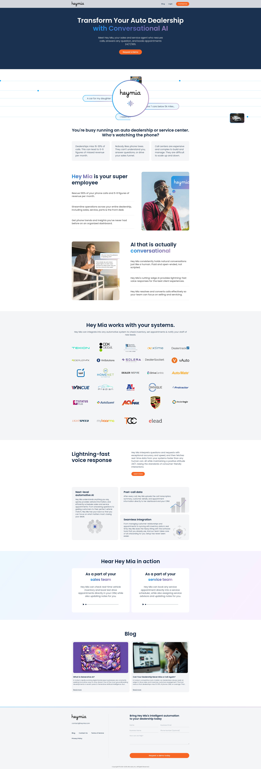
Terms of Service (97, 733)
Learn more (138, 474)
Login (170, 4)
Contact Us (182, 4)
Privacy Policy (77, 738)
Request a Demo (130, 52)
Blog (163, 4)
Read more (77, 690)
